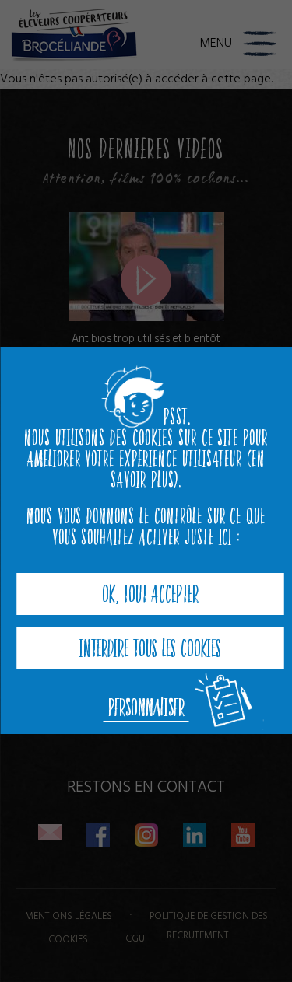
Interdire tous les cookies (150, 648)
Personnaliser (146, 707)
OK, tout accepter (150, 594)
